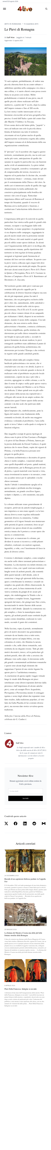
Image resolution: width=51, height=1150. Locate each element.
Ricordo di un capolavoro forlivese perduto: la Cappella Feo (25, 880)
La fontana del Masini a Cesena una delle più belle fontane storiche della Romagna (23, 934)
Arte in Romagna (13, 24)
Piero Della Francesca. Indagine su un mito (21, 989)
